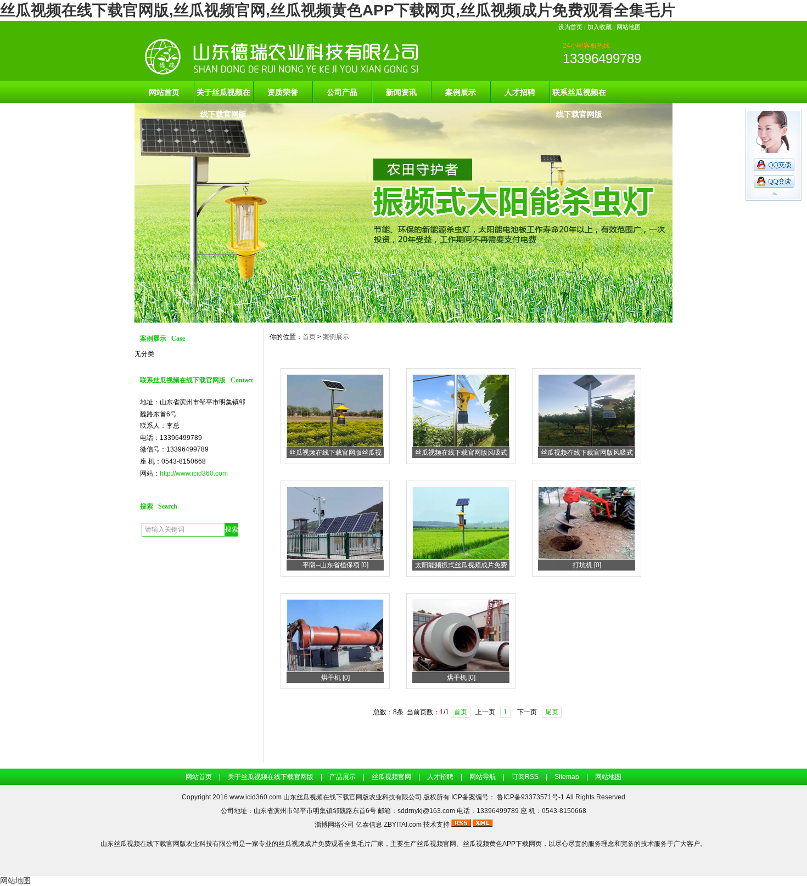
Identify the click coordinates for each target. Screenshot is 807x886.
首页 (309, 337)
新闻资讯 (401, 92)
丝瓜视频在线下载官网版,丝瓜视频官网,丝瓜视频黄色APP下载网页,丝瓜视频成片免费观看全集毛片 (337, 10)
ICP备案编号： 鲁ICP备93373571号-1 (508, 797)
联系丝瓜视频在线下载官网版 (579, 95)
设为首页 (570, 27)
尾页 (551, 712)
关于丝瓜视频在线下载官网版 (223, 95)
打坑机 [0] (587, 565)
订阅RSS (525, 777)
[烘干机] (335, 670)
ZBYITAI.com (403, 824)
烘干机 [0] (335, 677)
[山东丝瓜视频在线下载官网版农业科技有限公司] (403, 319)
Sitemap (566, 777)
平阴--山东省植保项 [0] (335, 565)
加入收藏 (599, 27)
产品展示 (342, 777)
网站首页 (164, 92)
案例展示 (460, 92)
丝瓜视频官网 (391, 777)
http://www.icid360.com (194, 473)
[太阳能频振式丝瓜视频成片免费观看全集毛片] (460, 557)
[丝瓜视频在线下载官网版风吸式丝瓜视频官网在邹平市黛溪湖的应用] (586, 445)
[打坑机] (586, 557)
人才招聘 (520, 92)
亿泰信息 (369, 824)
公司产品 (342, 92)
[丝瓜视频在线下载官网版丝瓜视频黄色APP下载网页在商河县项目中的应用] (335, 445)
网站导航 (482, 777)
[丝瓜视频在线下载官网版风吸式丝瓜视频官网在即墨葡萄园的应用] (460, 445)
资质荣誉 (282, 92)
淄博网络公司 (334, 824)
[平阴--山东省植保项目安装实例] (335, 557)
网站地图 (629, 27)
